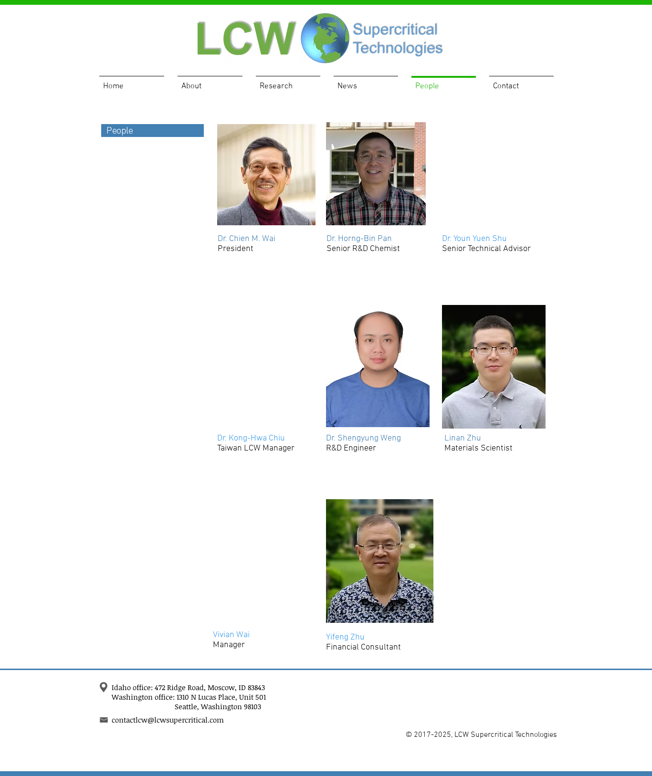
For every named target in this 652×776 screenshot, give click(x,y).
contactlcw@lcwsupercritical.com (168, 719)
